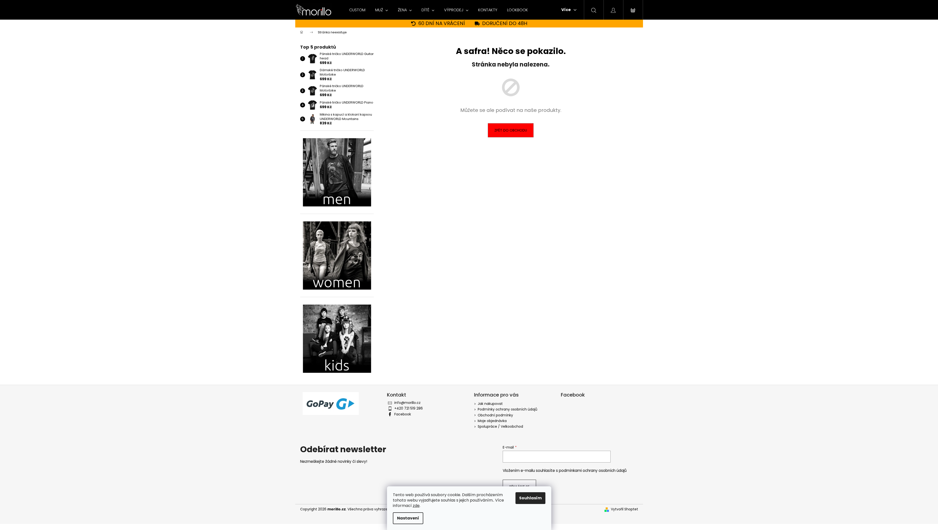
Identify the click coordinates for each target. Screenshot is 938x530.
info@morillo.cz (407, 402)
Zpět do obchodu (510, 130)
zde (416, 505)
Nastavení (408, 518)
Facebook (402, 414)
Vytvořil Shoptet (624, 509)
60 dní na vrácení (441, 23)
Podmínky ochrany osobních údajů (507, 409)
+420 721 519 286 (408, 408)
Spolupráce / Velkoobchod (500, 426)
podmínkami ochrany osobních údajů (593, 470)
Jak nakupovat (490, 403)
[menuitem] (357, 10)
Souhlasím (530, 498)
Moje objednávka (492, 420)
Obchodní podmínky (495, 415)
